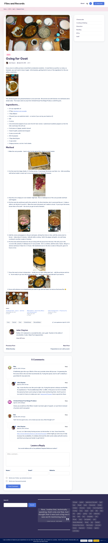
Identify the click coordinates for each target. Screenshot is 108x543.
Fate (101, 510)
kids (74, 516)
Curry (8, 322)
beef (101, 502)
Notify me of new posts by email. (17, 481)
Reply (66, 366)
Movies (74, 519)
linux (84, 516)
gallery (79, 513)
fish (74, 513)
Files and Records (14, 3)
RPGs (78, 33)
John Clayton (22, 330)
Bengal (79, 505)
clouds (88, 508)
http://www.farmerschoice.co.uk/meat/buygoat (32, 434)
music (80, 519)
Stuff (8, 54)
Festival (14, 322)
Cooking (75, 510)
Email (30, 470)
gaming (85, 513)
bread (85, 505)
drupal (86, 510)
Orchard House (27, 322)
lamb (79, 516)
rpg (92, 522)
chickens (75, 508)
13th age (75, 502)
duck (92, 510)
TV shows (89, 528)
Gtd (90, 513)
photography (88, 519)
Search (6, 500)
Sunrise (74, 528)
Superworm (81, 528)
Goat (20, 322)
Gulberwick (96, 513)
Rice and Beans (37, 322)
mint (96, 516)
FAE (97, 510)
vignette (96, 528)
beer (74, 505)
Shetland (97, 522)
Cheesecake (80, 19)
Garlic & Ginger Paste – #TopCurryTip (57, 310)
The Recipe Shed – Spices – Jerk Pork (15, 310)
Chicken (99, 505)
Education (79, 26)
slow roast (97, 525)
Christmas (82, 508)
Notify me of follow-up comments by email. (20, 478)
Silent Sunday (89, 525)
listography (90, 516)
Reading (78, 30)
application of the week (91, 502)
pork (94, 519)
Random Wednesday (77, 522)
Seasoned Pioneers (46, 394)
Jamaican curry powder (20, 111)
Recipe (86, 522)
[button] (98, 3)
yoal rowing (75, 530)
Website (52, 470)
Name (8, 470)
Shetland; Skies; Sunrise (78, 525)
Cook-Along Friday (97, 508)
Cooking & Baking (81, 23)
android (81, 502)
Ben (14, 415)
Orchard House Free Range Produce (25, 401)
